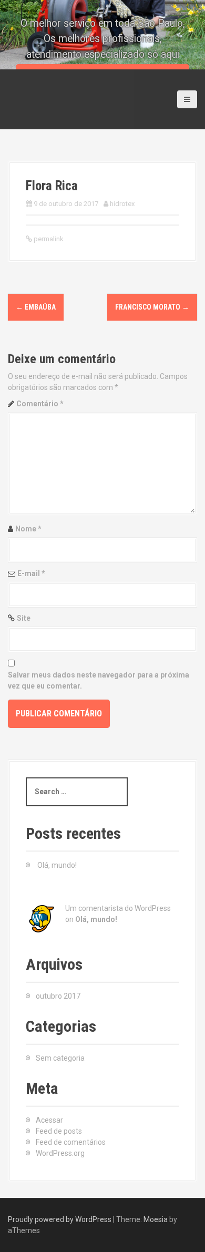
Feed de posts (59, 1131)
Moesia (156, 1219)
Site (23, 618)
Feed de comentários (71, 1142)
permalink (48, 239)
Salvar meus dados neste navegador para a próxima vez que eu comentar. (98, 680)
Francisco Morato (152, 307)
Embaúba (36, 307)
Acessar (49, 1120)
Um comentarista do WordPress (118, 908)
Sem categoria (60, 1058)
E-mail (31, 573)
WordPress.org (60, 1153)
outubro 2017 (58, 996)
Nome (28, 529)
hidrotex (122, 204)
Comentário (40, 403)
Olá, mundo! (57, 865)
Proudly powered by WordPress (59, 1219)
